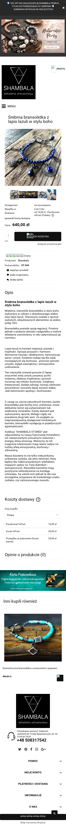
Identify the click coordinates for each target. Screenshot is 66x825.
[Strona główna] (18, 82)
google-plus (43, 750)
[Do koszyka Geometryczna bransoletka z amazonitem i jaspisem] (60, 678)
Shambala (23, 260)
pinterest (25, 750)
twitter (19, 750)
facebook (31, 750)
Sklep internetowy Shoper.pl (33, 822)
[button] (16, 270)
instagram (36, 750)
